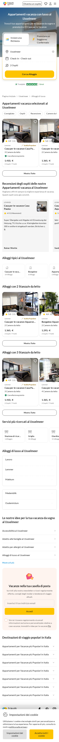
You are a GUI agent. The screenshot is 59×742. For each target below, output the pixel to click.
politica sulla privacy (18, 727)
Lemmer (7, 202)
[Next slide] (54, 140)
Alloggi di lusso (38, 96)
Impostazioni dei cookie (15, 734)
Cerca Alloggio (29, 74)
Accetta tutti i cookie (41, 734)
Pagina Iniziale (8, 96)
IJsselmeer (23, 96)
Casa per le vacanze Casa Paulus (21, 148)
